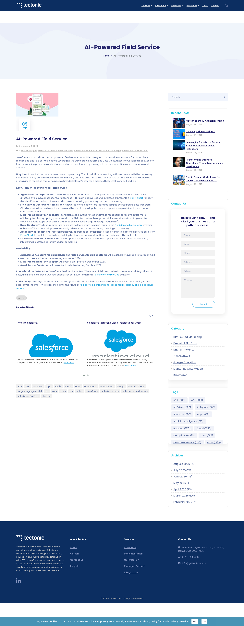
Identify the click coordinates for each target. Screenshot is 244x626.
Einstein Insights (29, 150)
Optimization (131, 560)
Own (54, 391)
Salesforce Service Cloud (135, 150)
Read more (69, 362)
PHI (71, 391)
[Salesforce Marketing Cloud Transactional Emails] (120, 345)
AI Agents (206, 407)
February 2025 (182, 502)
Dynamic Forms (136, 386)
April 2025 (180, 489)
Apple (58, 386)
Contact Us (76, 560)
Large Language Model (30, 391)
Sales (79, 391)
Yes (195, 621)
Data (77, 386)
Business (182, 428)
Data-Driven (106, 386)
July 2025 (179, 470)
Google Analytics (184, 362)
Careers (74, 553)
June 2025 (180, 476)
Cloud (68, 386)
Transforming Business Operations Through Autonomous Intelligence (205, 163)
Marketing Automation (188, 368)
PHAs (63, 391)
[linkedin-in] (18, 581)
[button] (84, 375)
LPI (47, 391)
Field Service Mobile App (128, 225)
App (49, 386)
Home (106, 55)
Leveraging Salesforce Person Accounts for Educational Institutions (203, 145)
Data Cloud (26, 235)
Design (120, 386)
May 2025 (179, 483)
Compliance (184, 435)
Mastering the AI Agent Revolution (205, 120)
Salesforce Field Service (135, 391)
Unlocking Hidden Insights (200, 131)
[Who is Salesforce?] (51, 349)
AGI (28, 386)
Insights (74, 566)
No (204, 621)
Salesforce (92, 391)
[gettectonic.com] (29, 5)
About (73, 547)
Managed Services (134, 566)
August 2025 (181, 464)
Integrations (131, 572)
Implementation (133, 553)
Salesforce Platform (28, 396)
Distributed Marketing (187, 337)
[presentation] (150, 316)
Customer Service (187, 442)
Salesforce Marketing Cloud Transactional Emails (114, 322)
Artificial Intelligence (188, 421)
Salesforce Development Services (55, 150)
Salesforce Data (110, 391)
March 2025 (181, 495)
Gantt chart (136, 198)
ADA (20, 386)
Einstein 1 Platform (185, 343)
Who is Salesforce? (28, 322)
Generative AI (182, 356)
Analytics (182, 414)
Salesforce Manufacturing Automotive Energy (97, 150)
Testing (47, 396)
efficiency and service (107, 274)
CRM (207, 435)
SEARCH (224, 96)
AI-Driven (38, 386)
